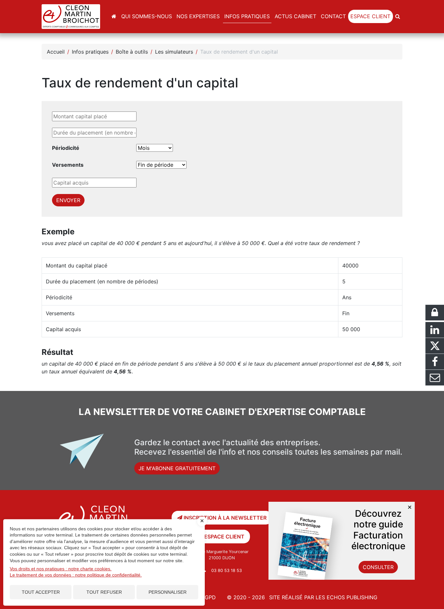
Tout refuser (104, 592)
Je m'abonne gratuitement (176, 468)
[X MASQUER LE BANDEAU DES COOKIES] (202, 521)
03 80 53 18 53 (226, 570)
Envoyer (68, 200)
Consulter (378, 567)
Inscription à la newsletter (224, 517)
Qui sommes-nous (146, 16)
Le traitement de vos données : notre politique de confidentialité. (76, 574)
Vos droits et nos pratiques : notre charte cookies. (60, 568)
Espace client (370, 16)
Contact (333, 16)
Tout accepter (41, 592)
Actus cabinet (295, 16)
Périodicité (65, 148)
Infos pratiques (247, 16)
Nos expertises (198, 16)
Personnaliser (168, 592)
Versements (68, 165)
